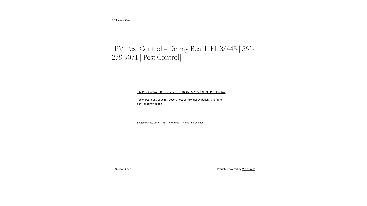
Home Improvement (193, 122)
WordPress (248, 169)
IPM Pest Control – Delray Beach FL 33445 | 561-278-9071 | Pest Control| (181, 92)
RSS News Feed (121, 20)
